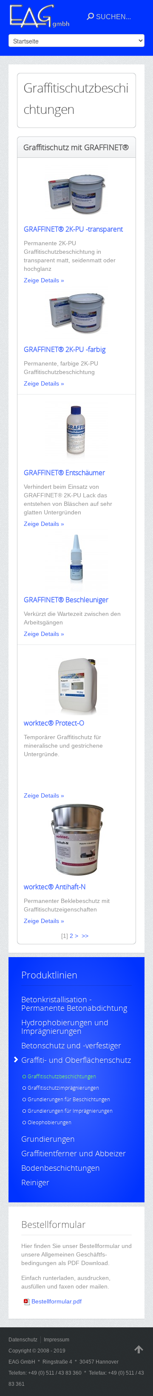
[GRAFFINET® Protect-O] (76, 713)
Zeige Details (41, 280)
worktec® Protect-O (54, 723)
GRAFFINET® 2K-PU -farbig (64, 349)
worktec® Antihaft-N (55, 886)
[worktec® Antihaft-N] (76, 877)
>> (86, 935)
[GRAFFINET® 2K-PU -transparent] (76, 219)
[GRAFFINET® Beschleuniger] (76, 589)
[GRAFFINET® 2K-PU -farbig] (76, 339)
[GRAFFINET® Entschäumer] (76, 462)
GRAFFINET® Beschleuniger (66, 599)
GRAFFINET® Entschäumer (64, 472)
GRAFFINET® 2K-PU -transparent (73, 229)
